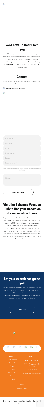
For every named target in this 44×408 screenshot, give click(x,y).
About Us (12, 363)
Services (12, 369)
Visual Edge (17, 401)
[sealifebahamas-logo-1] (22, 333)
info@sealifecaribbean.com (15, 88)
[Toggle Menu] (39, 7)
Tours (12, 366)
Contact (12, 379)
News (12, 376)
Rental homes (12, 360)
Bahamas (30, 218)
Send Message (18, 192)
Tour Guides (12, 373)
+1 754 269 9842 (32, 370)
